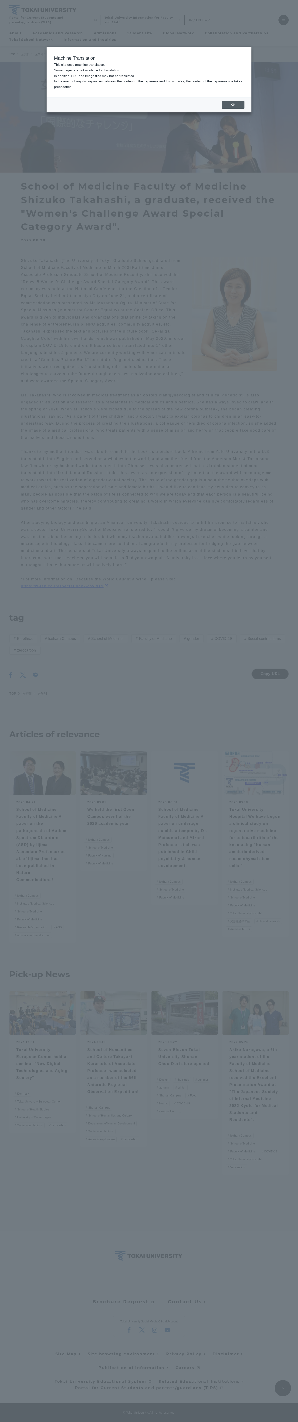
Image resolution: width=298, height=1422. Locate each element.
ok (233, 104)
